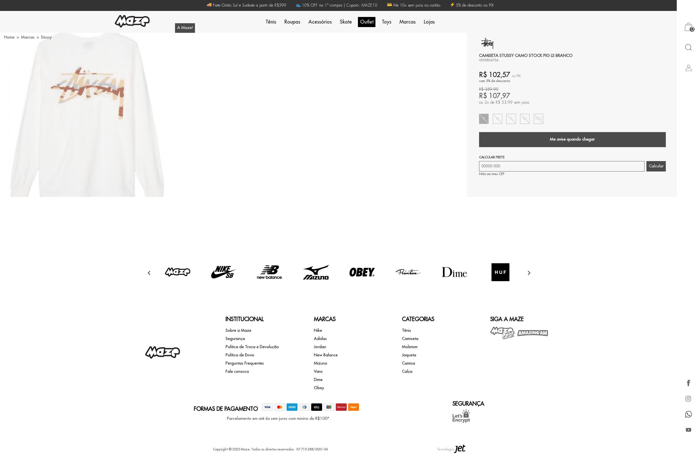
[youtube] (688, 429)
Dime (318, 380)
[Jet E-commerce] (459, 449)
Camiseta (410, 339)
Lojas (429, 21)
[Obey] (362, 285)
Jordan (320, 347)
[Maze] (132, 22)
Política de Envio (240, 355)
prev (149, 273)
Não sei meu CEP (491, 174)
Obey (319, 388)
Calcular (656, 166)
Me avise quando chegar (572, 139)
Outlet (367, 21)
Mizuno (320, 363)
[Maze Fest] (502, 333)
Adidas (320, 339)
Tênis (271, 21)
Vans (318, 371)
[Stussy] (487, 43)
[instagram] (688, 398)
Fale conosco (237, 371)
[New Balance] (270, 285)
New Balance (326, 355)
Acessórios (320, 21)
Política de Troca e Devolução (252, 347)
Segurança (235, 339)
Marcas (407, 21)
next (529, 273)
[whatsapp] (688, 414)
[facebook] (688, 383)
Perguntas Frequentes (245, 363)
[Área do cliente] (688, 68)
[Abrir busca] (688, 47)
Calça (407, 371)
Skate (346, 21)
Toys (386, 21)
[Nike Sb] (223, 285)
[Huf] (500, 285)
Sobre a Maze (238, 330)
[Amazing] (532, 333)
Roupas (292, 21)
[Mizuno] (316, 285)
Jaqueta (409, 355)
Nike (318, 330)
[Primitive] (408, 285)
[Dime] (454, 285)
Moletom (410, 347)
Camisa (408, 363)
